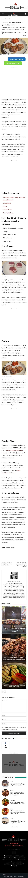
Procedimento (7, 203)
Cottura (5, 206)
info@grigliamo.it (16, 849)
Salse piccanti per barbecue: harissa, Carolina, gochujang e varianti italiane (17, 812)
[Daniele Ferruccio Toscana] (3, 33)
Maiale (10, 19)
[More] (22, 554)
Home (3, 19)
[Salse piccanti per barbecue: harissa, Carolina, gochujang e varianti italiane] (5, 811)
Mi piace (6, 742)
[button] (2, 14)
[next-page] (5, 692)
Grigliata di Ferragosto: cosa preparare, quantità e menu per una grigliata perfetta (17, 821)
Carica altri (13, 827)
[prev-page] (3, 692)
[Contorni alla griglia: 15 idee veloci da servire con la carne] (14, 675)
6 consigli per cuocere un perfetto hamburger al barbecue (21, 565)
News (13, 626)
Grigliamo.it (7, 874)
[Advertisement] (14, 82)
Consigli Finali (7, 209)
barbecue (8, 547)
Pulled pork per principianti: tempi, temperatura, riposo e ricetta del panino (17, 794)
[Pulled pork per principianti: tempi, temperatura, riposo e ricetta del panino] (14, 647)
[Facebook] (13, 852)
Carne (6, 19)
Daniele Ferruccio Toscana (10, 32)
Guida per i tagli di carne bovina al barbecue (7, 564)
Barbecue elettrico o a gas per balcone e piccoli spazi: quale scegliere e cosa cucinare (14, 630)
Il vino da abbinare (8, 213)
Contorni (13, 683)
